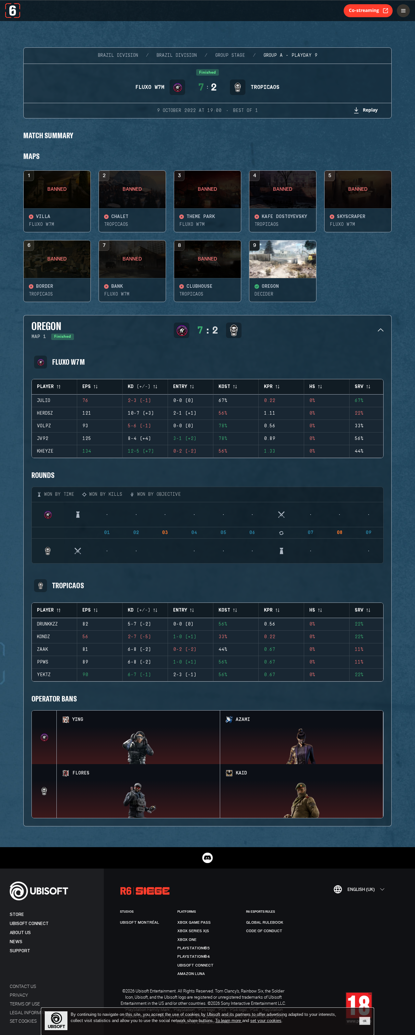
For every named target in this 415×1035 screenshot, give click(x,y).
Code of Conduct (264, 931)
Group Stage (230, 55)
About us (20, 932)
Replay (370, 110)
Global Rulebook (264, 922)
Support (20, 950)
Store (17, 914)
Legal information (31, 1012)
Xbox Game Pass (194, 922)
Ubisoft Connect (29, 923)
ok (365, 1021)
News (16, 941)
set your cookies (265, 1020)
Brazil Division (118, 55)
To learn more (228, 1020)
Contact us (23, 986)
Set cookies (23, 1021)
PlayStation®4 (193, 956)
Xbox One (186, 939)
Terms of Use (25, 1004)
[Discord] (207, 857)
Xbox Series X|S (193, 931)
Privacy (19, 995)
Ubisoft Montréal (139, 922)
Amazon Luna (191, 973)
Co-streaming (364, 10)
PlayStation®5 (193, 948)
